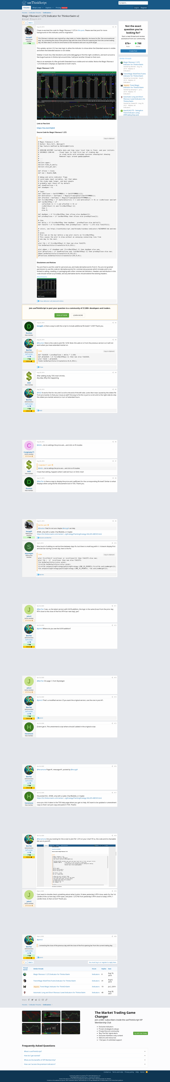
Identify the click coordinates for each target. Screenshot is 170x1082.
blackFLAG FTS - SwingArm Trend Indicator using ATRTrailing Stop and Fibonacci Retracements (133, 113)
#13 (115, 677)
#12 (115, 625)
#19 (115, 891)
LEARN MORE (78, 315)
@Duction (40, 343)
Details (109, 1078)
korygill (26, 19)
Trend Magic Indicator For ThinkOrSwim (52, 987)
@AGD (39, 393)
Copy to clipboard (109, 138)
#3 (115, 340)
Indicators (96, 974)
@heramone (41, 769)
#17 (115, 792)
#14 (115, 697)
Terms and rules (117, 1072)
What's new (36, 8)
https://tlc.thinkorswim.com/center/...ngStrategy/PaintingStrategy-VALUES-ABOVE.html (69, 534)
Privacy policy (129, 1072)
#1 (115, 27)
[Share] (113, 27)
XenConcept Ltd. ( (102, 1078)
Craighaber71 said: (44, 465)
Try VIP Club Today (140, 1033)
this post (81, 30)
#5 (115, 389)
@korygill (65, 528)
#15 (115, 723)
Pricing (58, 8)
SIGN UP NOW (61, 315)
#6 (115, 442)
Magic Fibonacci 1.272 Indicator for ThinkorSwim (51, 974)
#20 (115, 936)
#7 (115, 461)
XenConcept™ (88, 1078)
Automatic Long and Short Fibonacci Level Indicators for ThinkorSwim (59, 992)
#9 (115, 521)
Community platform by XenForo (85, 1075)
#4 (115, 372)
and (45, 538)
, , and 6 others (51, 301)
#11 (115, 606)
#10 (115, 543)
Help (137, 1072)
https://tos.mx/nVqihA (46, 128)
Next (30, 23)
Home (142, 1072)
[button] (42, 8)
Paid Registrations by (85, 1077)
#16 (115, 766)
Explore (48, 8)
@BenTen (40, 481)
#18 (115, 835)
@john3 (39, 628)
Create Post (133, 51)
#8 (115, 478)
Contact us (107, 1072)
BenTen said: (42, 525)
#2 (115, 322)
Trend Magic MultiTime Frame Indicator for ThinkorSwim (54, 981)
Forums (27, 8)
